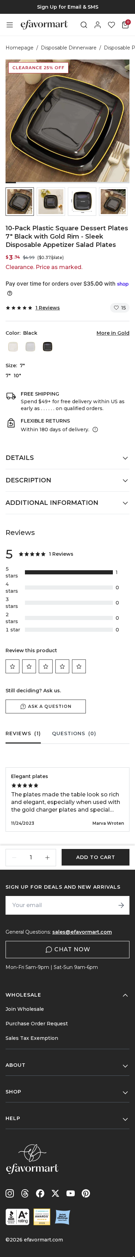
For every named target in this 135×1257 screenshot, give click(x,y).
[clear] (13, 346)
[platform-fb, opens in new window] (40, 1193)
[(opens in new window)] (17, 1217)
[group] (67, 6)
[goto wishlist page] (111, 25)
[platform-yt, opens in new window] (70, 1193)
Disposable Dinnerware (69, 48)
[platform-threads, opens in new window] (25, 1193)
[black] (47, 346)
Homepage (20, 48)
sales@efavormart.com (82, 932)
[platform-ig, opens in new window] (10, 1193)
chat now (72, 949)
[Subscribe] (121, 905)
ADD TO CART (95, 857)
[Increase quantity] (47, 857)
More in (113, 333)
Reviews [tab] (23, 733)
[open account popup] (97, 25)
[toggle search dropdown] (84, 25)
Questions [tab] (74, 733)
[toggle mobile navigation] (10, 25)
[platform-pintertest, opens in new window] (86, 1193)
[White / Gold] (30, 346)
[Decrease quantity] (14, 857)
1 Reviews (47, 308)
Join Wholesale (25, 1009)
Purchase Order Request (37, 1023)
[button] (20, 201)
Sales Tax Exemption (32, 1038)
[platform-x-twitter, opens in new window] (55, 1193)
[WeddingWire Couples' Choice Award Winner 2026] (42, 1217)
